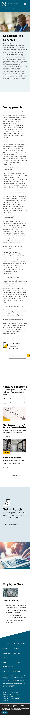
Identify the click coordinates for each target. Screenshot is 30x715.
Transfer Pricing (11, 600)
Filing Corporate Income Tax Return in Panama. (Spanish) (15, 426)
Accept (4, 712)
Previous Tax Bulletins (12, 458)
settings (18, 709)
